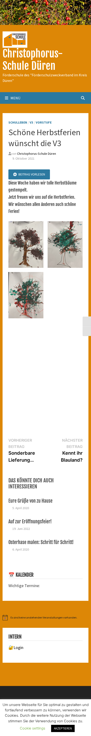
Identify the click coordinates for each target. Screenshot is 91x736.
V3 (31, 122)
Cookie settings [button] (32, 728)
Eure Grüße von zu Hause (30, 501)
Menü (15, 98)
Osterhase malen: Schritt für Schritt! (41, 542)
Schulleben (17, 122)
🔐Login (15, 647)
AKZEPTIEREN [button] (63, 728)
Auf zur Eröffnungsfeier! (30, 521)
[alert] (45, 617)
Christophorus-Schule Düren (33, 59)
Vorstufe (44, 122)
